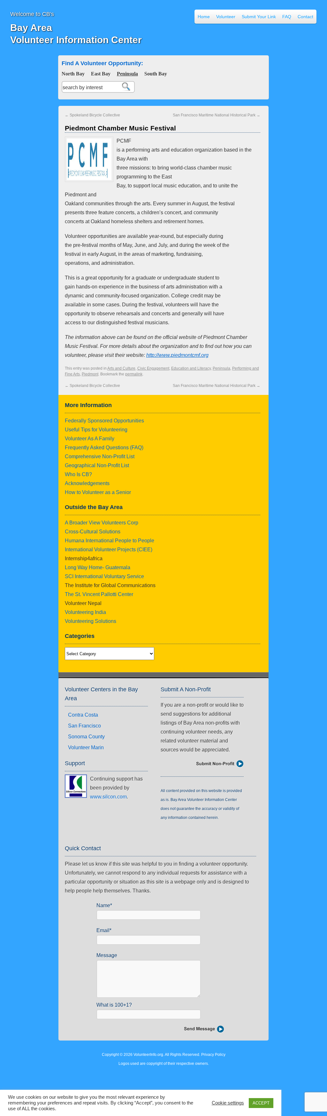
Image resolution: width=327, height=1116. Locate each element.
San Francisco (84, 725)
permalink (133, 374)
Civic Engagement (153, 368)
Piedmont (90, 374)
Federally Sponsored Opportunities (104, 420)
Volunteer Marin (86, 747)
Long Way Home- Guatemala (97, 567)
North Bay (73, 73)
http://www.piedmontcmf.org (177, 355)
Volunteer (225, 16)
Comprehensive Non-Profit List (99, 456)
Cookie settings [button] (228, 1102)
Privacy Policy (213, 1054)
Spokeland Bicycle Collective (92, 115)
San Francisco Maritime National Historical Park (216, 115)
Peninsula (127, 73)
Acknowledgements (87, 483)
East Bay (100, 73)
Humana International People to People (109, 540)
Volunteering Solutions (90, 621)
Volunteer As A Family (89, 438)
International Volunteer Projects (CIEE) (108, 549)
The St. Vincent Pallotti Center (99, 594)
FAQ (286, 16)
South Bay (155, 73)
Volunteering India (85, 612)
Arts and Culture (121, 368)
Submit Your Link (259, 16)
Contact (305, 16)
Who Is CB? (78, 474)
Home (204, 16)
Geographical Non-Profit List (97, 465)
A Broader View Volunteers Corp (101, 522)
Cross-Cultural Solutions (92, 531)
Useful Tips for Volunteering (96, 429)
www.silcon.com (108, 796)
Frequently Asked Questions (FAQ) (104, 447)
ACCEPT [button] (261, 1103)
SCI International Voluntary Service (104, 576)
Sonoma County (86, 736)
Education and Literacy (191, 368)
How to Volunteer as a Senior (98, 492)
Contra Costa (83, 715)
